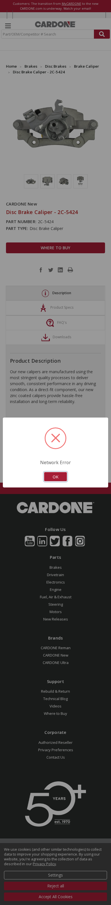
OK (55, 477)
